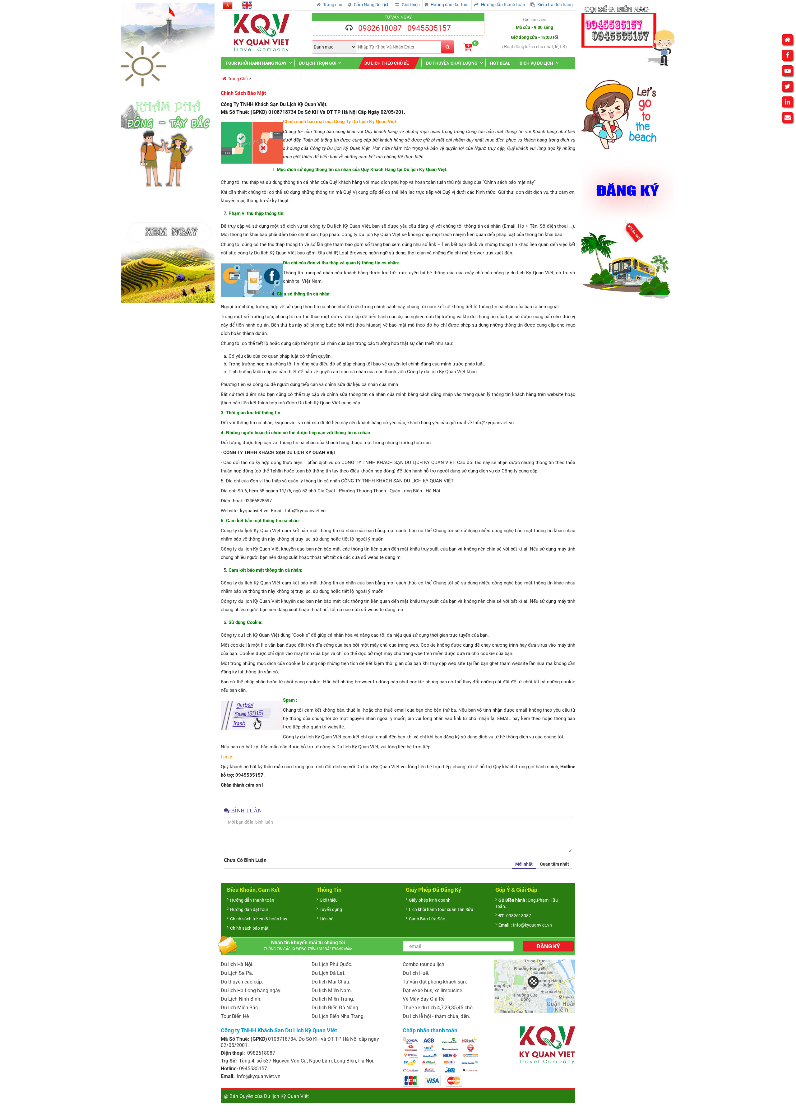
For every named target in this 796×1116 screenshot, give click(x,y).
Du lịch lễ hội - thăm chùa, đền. (436, 1016)
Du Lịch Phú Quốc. (332, 964)
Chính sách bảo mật (243, 93)
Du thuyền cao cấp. (242, 982)
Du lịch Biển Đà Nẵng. (335, 1008)
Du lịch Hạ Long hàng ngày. (251, 990)
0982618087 (380, 28)
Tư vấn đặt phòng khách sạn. (435, 982)
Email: (228, 1076)
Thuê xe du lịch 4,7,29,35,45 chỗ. (438, 1008)
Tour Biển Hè (235, 1016)
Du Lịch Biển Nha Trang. (338, 1016)
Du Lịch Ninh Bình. (241, 999)
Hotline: (229, 1069)
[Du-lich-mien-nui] (168, 153)
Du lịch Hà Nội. (237, 964)
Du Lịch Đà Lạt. (328, 973)
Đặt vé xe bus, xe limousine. (433, 990)
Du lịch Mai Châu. (331, 982)
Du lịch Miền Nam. (332, 990)
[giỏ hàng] (467, 46)
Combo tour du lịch (423, 964)
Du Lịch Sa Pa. (237, 973)
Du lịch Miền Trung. (333, 999)
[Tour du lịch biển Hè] (628, 151)
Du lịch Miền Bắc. (240, 1008)
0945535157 (429, 28)
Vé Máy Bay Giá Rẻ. (424, 999)
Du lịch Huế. (416, 973)
